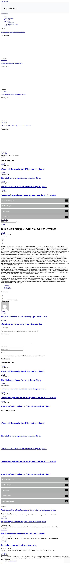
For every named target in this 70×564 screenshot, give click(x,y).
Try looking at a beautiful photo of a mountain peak (23, 522)
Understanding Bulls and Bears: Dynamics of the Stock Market (16, 125)
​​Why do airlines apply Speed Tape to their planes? (13, 32)
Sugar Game (11, 22)
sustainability (7, 288)
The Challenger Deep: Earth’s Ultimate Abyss (11, 63)
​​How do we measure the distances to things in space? (13, 94)
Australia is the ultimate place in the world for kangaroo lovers (28, 510)
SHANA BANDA (13, 24)
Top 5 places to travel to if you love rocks (18, 545)
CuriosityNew (4, 1)
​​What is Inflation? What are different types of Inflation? (25, 406)
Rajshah (3, 311)
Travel (3, 224)
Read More (4, 60)
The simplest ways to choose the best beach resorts (23, 533)
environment (7, 287)
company (6, 285)
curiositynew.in (13, 561)
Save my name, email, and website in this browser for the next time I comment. (24, 356)
